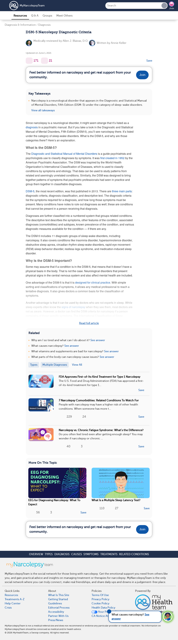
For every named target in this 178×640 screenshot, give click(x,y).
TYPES (49, 554)
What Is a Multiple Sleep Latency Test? (116, 500)
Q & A (34, 15)
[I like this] (29, 61)
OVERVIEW (36, 554)
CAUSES (76, 554)
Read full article (89, 323)
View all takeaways (43, 110)
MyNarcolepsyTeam (32, 5)
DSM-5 (30, 191)
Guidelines (55, 603)
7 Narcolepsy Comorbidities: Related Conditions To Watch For (99, 400)
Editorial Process (59, 607)
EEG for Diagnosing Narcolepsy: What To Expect (54, 502)
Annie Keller (118, 43)
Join (171, 8)
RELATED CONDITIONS (134, 554)
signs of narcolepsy (73, 307)
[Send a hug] (44, 61)
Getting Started (58, 599)
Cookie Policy (100, 603)
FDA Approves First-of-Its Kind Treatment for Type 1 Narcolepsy (99, 376)
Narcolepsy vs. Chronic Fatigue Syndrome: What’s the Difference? (101, 430)
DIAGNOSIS (62, 554)
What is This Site (58, 595)
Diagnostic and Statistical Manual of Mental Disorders (64, 154)
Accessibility (56, 611)
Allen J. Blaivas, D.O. (75, 40)
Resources (20, 15)
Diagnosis (44, 24)
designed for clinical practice (92, 282)
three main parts (122, 191)
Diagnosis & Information (20, 24)
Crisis (8, 607)
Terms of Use (100, 595)
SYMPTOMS (91, 554)
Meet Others (64, 15)
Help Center (13, 603)
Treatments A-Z (15, 599)
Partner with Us (58, 616)
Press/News (55, 620)
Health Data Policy (103, 607)
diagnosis (32, 127)
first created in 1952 (112, 158)
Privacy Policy (100, 599)
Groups (47, 15)
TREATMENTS (109, 554)
